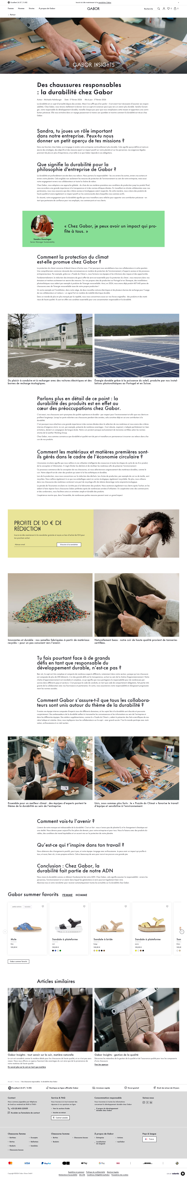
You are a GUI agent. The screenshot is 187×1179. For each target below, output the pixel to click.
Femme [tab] (67, 895)
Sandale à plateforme (65, 939)
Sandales (34, 1146)
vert (60, 950)
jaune (97, 950)
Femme (11, 8)
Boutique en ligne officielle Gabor (63, 1088)
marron (104, 950)
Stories (31, 8)
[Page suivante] (182, 932)
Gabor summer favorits (18, 961)
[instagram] (143, 1102)
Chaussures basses (16, 1150)
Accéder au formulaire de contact (25, 1113)
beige (94, 950)
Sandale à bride (103, 939)
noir (53, 950)
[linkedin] (151, 1102)
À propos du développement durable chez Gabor (107, 1109)
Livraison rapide (103, 1088)
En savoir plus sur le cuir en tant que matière (27, 1067)
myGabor (121, 1142)
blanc (177, 950)
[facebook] (147, 1102)
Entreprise (100, 1137)
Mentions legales (113, 1172)
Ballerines (34, 1142)
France (151, 1139)
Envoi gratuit (133, 1088)
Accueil (10, 1081)
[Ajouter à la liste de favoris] (43, 906)
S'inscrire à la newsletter (69, 544)
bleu (55, 950)
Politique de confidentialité (95, 1172)
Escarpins (34, 1137)
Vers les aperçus (101, 1064)
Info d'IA (82, 1175)
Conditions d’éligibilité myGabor (98, 1175)
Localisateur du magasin (101, 1143)
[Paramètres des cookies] (183, 1174)
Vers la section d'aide (61, 1108)
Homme (21, 8)
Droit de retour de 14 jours (168, 1088)
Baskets (13, 1146)
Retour (13, 15)
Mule (13, 939)
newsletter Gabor (104, 2)
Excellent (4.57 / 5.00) (22, 1088)
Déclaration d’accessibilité (68, 1175)
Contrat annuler (61, 1118)
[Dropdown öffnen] (15, 8)
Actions (120, 1137)
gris (99, 950)
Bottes (12, 1142)
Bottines (13, 1137)
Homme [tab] (81, 895)
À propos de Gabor (47, 8)
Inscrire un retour (59, 1112)
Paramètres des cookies (120, 1175)
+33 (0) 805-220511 (19, 1109)
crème (58, 950)
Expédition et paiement (76, 1172)
